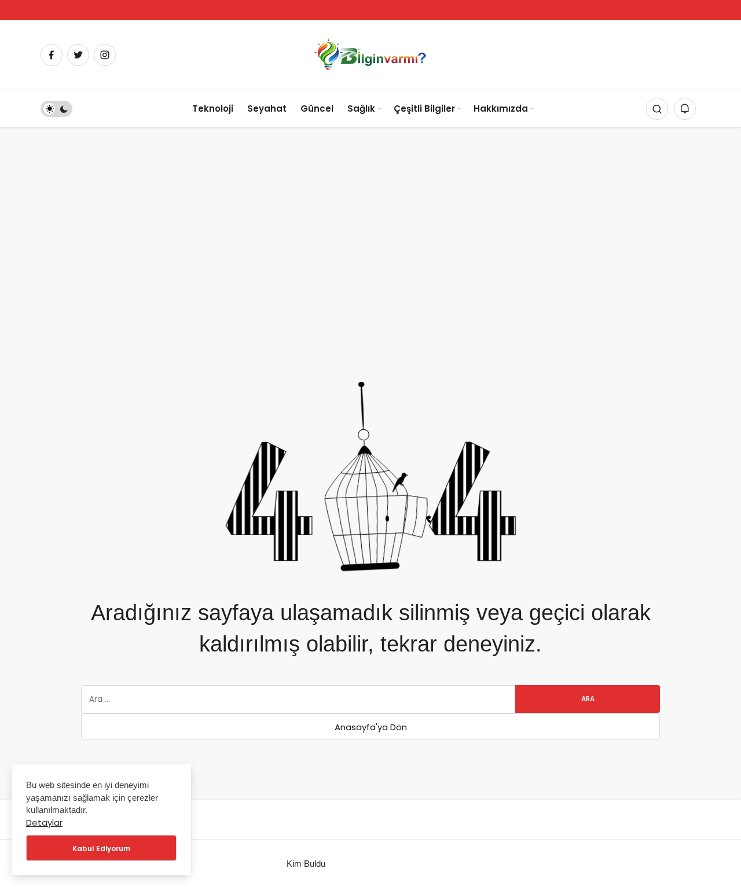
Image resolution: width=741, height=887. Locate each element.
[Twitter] (78, 55)
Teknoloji (212, 108)
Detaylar (44, 822)
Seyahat (267, 108)
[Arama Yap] (657, 109)
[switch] (56, 109)
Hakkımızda (501, 108)
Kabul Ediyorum (101, 848)
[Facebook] (52, 55)
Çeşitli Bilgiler (424, 108)
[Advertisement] (370, 214)
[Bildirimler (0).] (685, 109)
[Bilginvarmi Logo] (370, 54)
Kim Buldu (306, 863)
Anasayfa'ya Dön (371, 727)
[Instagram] (105, 55)
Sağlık (361, 108)
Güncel (316, 108)
